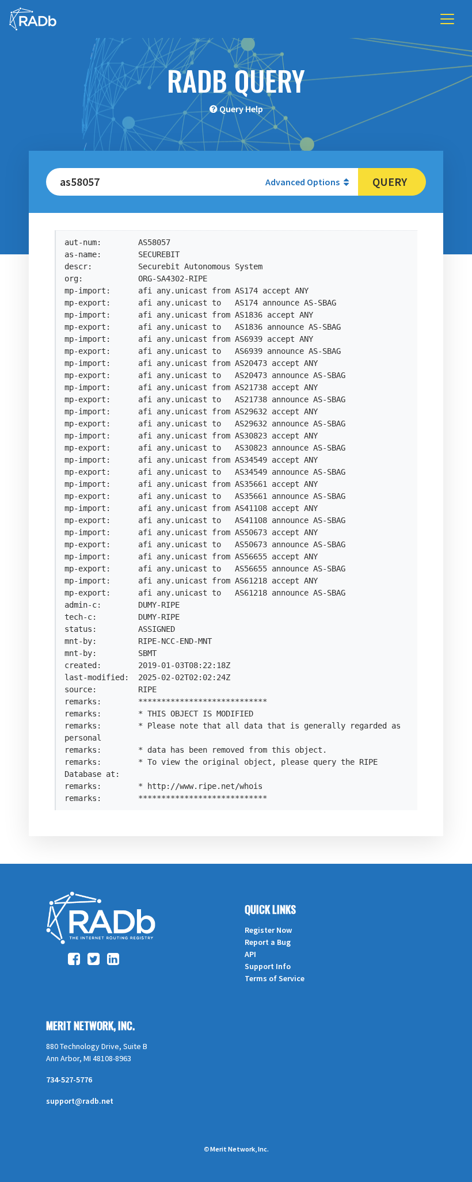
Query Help (241, 109)
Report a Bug (268, 942)
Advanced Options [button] (303, 182)
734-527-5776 (69, 1079)
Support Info (268, 966)
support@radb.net (79, 1101)
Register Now (268, 930)
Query (389, 181)
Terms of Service (274, 978)
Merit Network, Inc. (90, 1025)
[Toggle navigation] (447, 19)
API (250, 954)
